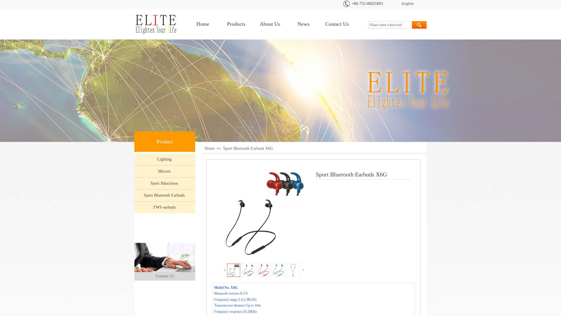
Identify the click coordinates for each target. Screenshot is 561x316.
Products (236, 24)
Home (202, 24)
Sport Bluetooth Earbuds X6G (248, 148)
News (303, 24)
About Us (270, 24)
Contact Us (337, 24)
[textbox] (390, 25)
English (408, 4)
